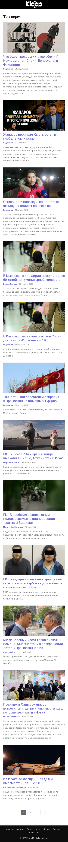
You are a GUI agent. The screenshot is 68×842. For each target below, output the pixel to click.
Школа (46, 829)
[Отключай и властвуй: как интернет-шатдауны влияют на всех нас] (34, 182)
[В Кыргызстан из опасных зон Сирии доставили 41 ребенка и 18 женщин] (34, 317)
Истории (20, 829)
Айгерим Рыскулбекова (14, 787)
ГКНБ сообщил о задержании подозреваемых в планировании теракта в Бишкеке (29, 519)
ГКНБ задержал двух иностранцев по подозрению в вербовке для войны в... (34, 581)
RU (38, 832)
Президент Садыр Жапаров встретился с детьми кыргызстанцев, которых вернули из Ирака (33, 708)
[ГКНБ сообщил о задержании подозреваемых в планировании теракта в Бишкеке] (34, 495)
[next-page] (43, 812)
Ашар (31, 832)
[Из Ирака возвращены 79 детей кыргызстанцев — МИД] (34, 760)
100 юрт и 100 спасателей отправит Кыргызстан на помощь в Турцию (31, 399)
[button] (5, 4)
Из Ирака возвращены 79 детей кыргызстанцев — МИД (28, 781)
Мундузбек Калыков (13, 527)
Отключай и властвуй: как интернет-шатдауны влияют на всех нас (32, 204)
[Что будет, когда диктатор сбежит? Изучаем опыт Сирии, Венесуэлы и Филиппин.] (34, 37)
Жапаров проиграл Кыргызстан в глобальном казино (29, 136)
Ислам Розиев (10, 284)
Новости (9, 829)
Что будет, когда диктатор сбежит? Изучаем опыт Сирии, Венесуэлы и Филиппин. (31, 60)
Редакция (8, 69)
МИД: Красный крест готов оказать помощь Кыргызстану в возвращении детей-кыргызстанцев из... (33, 644)
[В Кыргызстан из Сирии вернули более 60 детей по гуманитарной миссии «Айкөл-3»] (34, 256)
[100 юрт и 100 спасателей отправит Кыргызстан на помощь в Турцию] (34, 378)
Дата (38, 829)
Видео (30, 829)
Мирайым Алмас (11, 462)
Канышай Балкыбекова (14, 587)
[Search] (63, 4)
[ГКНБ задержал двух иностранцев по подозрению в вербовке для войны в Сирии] (34, 560)
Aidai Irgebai (9, 652)
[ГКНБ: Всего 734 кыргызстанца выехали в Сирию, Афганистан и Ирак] (34, 435)
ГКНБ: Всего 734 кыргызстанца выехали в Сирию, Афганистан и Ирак (33, 456)
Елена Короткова (11, 716)
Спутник (57, 829)
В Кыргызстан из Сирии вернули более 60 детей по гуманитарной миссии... (34, 278)
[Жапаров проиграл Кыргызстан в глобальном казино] (34, 115)
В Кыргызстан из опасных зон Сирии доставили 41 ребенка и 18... (32, 338)
